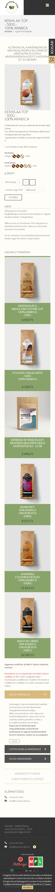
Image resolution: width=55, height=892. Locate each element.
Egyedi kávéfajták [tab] (19, 694)
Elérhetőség (21, 826)
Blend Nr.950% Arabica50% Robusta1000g (28, 511)
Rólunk (8, 826)
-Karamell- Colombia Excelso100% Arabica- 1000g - (27, 578)
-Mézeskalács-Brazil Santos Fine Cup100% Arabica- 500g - (27, 310)
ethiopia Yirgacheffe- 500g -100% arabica (28, 376)
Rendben (27, 887)
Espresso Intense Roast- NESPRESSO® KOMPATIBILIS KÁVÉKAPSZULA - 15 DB (27, 443)
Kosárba (13, 197)
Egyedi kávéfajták (23, 31)
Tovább (14, 741)
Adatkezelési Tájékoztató (18, 832)
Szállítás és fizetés (25, 682)
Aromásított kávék (27, 773)
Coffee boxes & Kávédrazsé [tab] (25, 749)
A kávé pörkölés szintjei (27, 779)
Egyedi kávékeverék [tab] (20, 758)
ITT (43, 884)
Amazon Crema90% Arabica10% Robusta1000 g (27, 645)
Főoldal (8, 31)
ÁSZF (29, 829)
